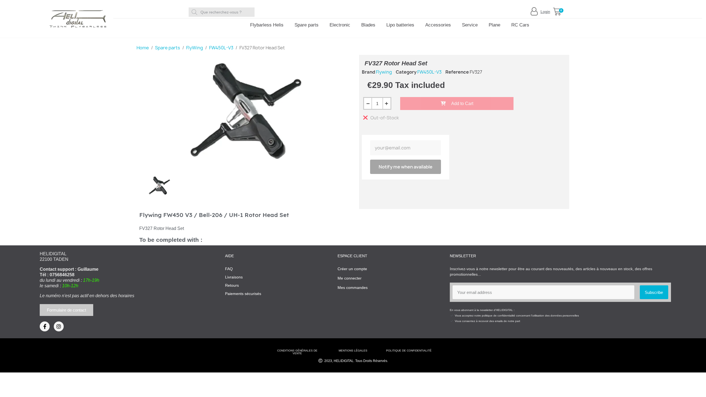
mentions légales (353, 350)
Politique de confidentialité (409, 350)
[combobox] (222, 12)
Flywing (384, 72)
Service (470, 25)
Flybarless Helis (267, 25)
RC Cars (520, 25)
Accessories (438, 25)
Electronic (340, 25)
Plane (494, 25)
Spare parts (307, 25)
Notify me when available (405, 167)
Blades (368, 25)
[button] (557, 11)
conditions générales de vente (297, 352)
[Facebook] (45, 326)
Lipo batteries (400, 25)
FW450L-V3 (429, 72)
